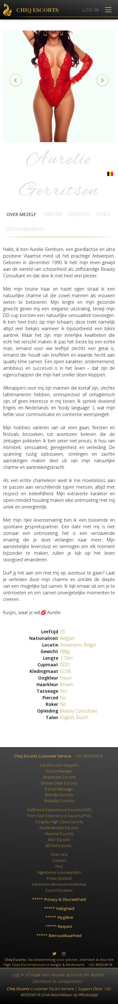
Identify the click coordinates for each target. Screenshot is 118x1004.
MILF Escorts (59, 839)
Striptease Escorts (59, 777)
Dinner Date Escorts (59, 783)
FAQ (59, 866)
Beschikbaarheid (25, 229)
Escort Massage (59, 789)
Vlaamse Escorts (59, 833)
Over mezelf (21, 214)
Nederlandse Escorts (59, 827)
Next (102, 80)
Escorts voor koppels (59, 765)
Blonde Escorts (59, 794)
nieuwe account (65, 975)
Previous (15, 80)
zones (103, 214)
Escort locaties (59, 890)
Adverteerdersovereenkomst (59, 884)
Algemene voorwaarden (59, 872)
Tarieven (52, 214)
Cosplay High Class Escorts (59, 821)
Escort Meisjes (59, 771)
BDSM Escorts (58, 845)
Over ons (59, 854)
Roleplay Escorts (59, 800)
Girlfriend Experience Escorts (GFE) (59, 810)
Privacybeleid (59, 878)
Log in (18, 975)
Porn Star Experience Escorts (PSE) (59, 815)
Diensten (79, 214)
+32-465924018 (89, 756)
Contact (59, 860)
